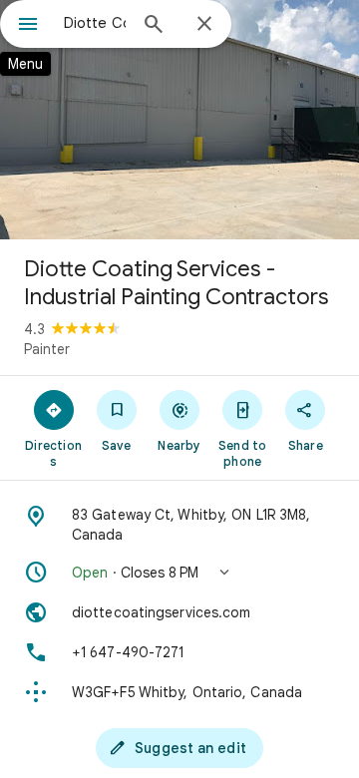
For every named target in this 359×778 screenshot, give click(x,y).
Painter (47, 349)
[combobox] (95, 23)
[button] (179, 572)
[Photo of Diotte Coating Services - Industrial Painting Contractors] (179, 119)
